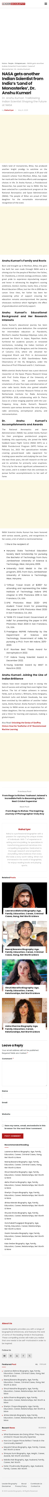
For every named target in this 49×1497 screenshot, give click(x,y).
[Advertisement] (24, 37)
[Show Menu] (46, 4)
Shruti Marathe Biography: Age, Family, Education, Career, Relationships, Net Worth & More (22, 990)
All (36, 1364)
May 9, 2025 (23, 110)
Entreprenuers (20, 63)
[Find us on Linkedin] (17, 1356)
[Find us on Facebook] (23, 1356)
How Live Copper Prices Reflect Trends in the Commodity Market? (24, 1442)
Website (6, 1114)
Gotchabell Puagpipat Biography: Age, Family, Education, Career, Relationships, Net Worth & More (23, 1226)
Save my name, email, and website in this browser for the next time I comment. (25, 1127)
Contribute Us (36, 1483)
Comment (8, 1058)
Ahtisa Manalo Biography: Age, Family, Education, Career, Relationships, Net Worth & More (24, 1205)
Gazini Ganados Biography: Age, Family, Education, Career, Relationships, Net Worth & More (24, 1236)
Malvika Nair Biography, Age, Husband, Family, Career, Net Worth (24, 1461)
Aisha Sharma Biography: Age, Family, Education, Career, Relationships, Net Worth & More (22, 1029)
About (23, 1483)
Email (4, 1102)
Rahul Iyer (9, 110)
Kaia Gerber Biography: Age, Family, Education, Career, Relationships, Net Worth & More (24, 1246)
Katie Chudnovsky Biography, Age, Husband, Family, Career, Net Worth (23, 1467)
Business (42, 1428)
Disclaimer (6, 1486)
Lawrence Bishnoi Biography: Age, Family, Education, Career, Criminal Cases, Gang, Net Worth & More (24, 913)
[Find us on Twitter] (29, 1356)
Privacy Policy (21, 1486)
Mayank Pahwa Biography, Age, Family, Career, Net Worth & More (25, 1448)
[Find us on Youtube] (4, 1356)
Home (4, 63)
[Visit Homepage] (13, 4)
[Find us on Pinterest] (10, 1356)
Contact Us (35, 1486)
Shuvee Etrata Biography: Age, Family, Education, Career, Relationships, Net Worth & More (24, 1216)
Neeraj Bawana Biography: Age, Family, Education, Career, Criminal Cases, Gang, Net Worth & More (24, 952)
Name (5, 1091)
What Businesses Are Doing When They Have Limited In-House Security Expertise (24, 1435)
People (10, 63)
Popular (43, 1364)
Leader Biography (9, 1483)
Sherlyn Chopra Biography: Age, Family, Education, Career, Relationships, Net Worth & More (24, 1195)
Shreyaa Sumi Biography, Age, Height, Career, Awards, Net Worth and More (24, 1454)
